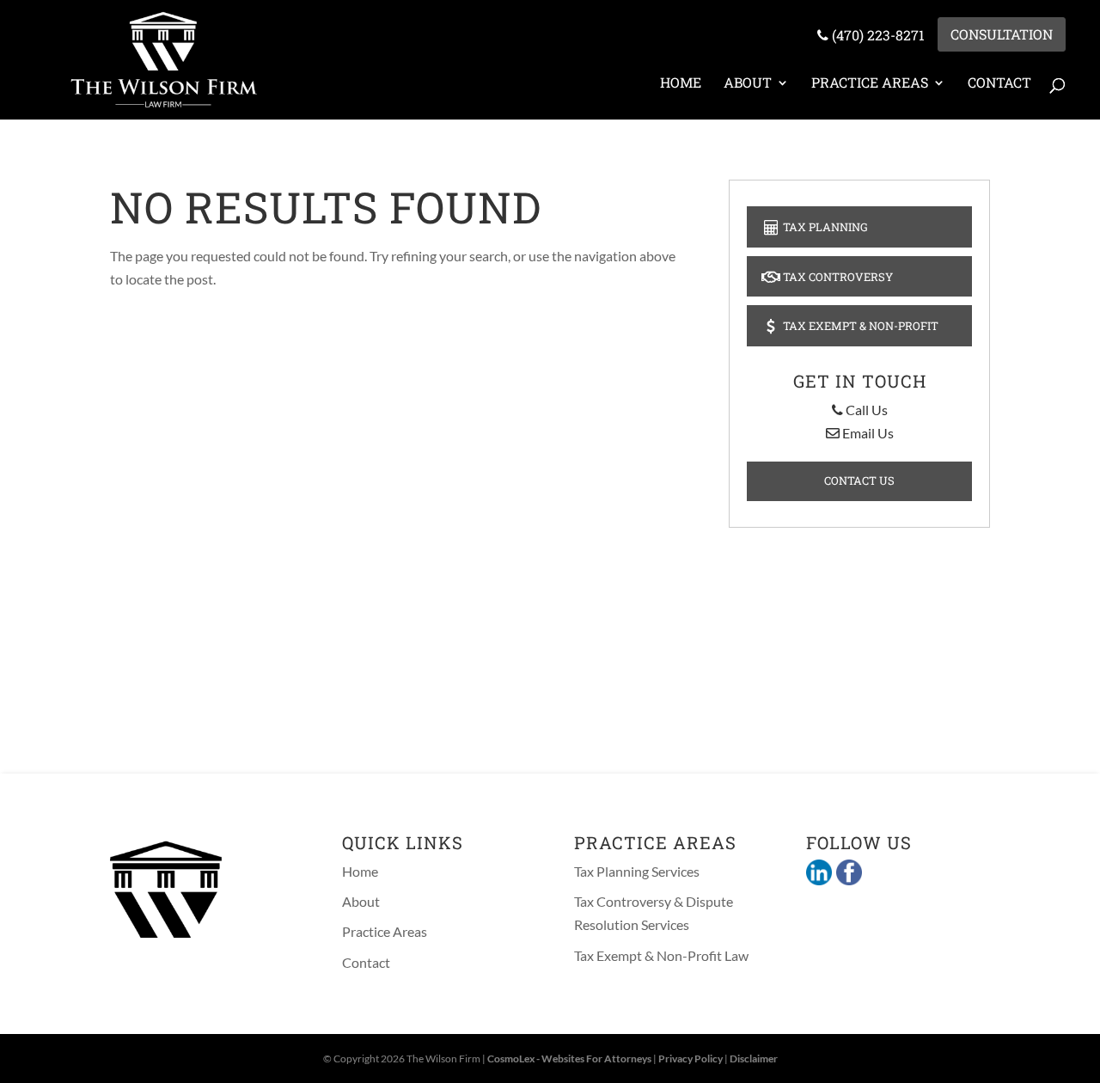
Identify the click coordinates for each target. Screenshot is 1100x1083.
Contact (999, 82)
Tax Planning (824, 227)
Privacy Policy (690, 1058)
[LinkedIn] (819, 874)
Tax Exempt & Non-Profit (859, 325)
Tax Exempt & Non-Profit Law (661, 955)
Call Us (865, 409)
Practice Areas (869, 82)
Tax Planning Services (637, 871)
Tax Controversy (836, 277)
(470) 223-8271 (876, 35)
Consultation (1001, 34)
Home (680, 82)
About (748, 82)
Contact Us (859, 480)
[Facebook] (847, 874)
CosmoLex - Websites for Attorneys (569, 1058)
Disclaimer (754, 1058)
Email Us (867, 433)
